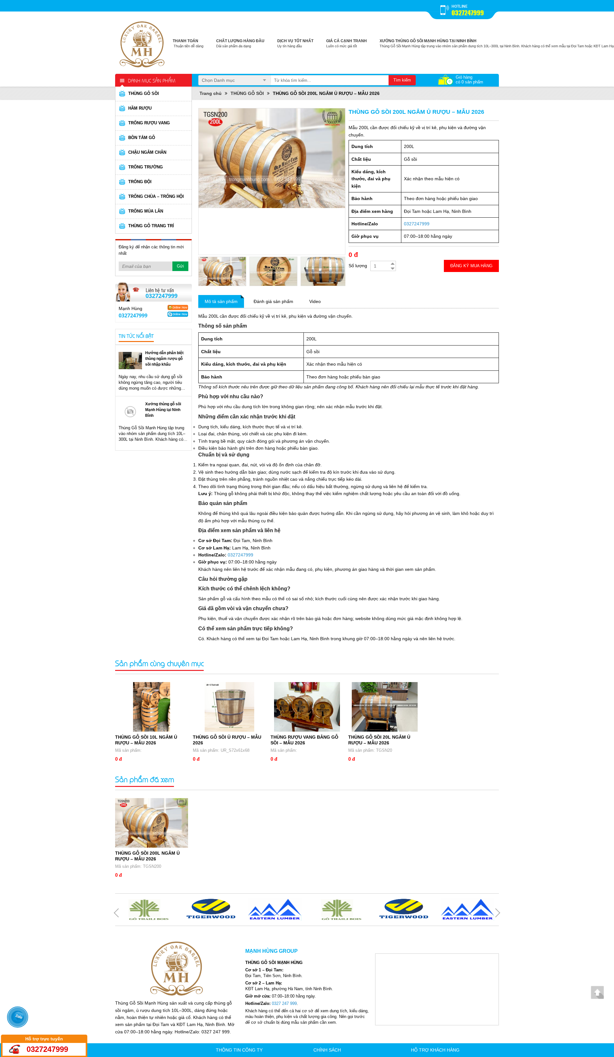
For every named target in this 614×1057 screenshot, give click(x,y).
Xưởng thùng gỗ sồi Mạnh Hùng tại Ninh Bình (163, 410)
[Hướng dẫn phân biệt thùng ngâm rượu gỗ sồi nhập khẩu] (130, 360)
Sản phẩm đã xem (144, 779)
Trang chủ (211, 93)
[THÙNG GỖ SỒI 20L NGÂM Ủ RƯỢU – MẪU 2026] (384, 707)
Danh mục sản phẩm (151, 80)
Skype (178, 314)
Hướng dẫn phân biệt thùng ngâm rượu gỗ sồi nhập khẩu (164, 359)
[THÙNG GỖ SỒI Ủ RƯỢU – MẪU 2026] (229, 707)
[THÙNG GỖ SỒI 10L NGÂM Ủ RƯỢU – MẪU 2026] (151, 707)
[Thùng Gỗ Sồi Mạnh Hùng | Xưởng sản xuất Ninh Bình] (142, 43)
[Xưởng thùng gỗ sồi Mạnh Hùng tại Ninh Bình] (130, 411)
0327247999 (468, 13)
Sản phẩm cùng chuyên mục (159, 663)
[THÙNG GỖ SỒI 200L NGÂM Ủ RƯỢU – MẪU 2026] (151, 823)
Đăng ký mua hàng (471, 265)
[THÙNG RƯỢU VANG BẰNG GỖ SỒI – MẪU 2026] (307, 707)
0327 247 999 (284, 1003)
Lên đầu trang (597, 992)
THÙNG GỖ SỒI (247, 93)
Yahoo (178, 307)
